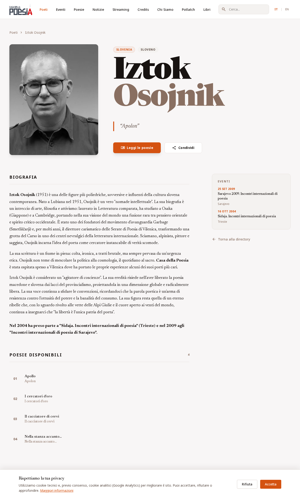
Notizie (98, 9)
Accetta (271, 484)
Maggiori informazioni (56, 490)
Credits (143, 9)
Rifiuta (247, 484)
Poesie (79, 9)
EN (287, 9)
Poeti (44, 9)
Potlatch (188, 9)
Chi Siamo (165, 9)
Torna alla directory (231, 239)
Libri (206, 9)
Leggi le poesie (137, 147)
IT (276, 9)
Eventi (60, 9)
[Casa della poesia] (20, 9)
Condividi (183, 147)
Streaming (120, 9)
